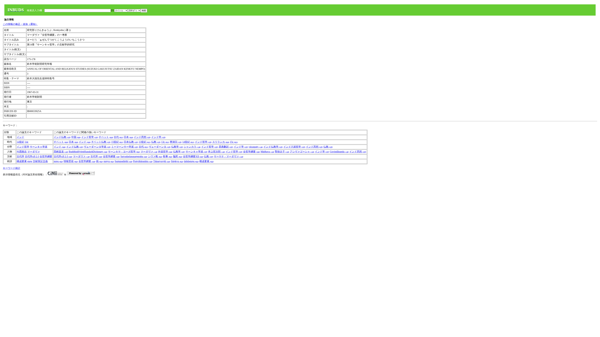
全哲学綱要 (251, 151)
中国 (76, 137)
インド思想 (142, 137)
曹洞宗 (176, 142)
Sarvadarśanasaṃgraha (133, 156)
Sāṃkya (177, 161)
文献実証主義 (40, 161)
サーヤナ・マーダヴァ (228, 156)
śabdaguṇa (191, 161)
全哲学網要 (111, 156)
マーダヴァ (33, 151)
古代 (118, 137)
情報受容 (71, 161)
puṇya (109, 161)
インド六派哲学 (294, 146)
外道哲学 (165, 151)
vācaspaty (256, 146)
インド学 (158, 137)
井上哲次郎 (216, 151)
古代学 (20, 156)
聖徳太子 (282, 151)
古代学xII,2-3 (32, 156)
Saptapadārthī (123, 161)
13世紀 (145, 142)
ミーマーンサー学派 (124, 146)
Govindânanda (339, 151)
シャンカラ (192, 146)
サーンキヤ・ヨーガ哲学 (124, 151)
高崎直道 (61, 151)
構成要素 (22, 161)
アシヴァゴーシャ (302, 151)
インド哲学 (89, 137)
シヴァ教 (155, 156)
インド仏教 (62, 137)
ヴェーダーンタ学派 (97, 146)
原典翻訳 (226, 146)
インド (20, 137)
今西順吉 (22, 151)
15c (234, 142)
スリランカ (220, 142)
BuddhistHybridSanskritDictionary (88, 151)
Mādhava (267, 151)
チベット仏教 (101, 142)
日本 (128, 137)
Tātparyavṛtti (161, 161)
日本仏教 (131, 142)
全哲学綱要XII (193, 156)
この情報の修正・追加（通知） (20, 24)
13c (165, 142)
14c (26, 142)
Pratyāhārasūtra (143, 161)
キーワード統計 (11, 168)
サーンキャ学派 (38, 146)
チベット (106, 137)
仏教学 (177, 146)
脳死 (177, 156)
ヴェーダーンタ (160, 146)
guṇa (29, 161)
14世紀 (20, 142)
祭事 (167, 156)
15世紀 (117, 142)
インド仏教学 (273, 146)
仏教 (156, 142)
